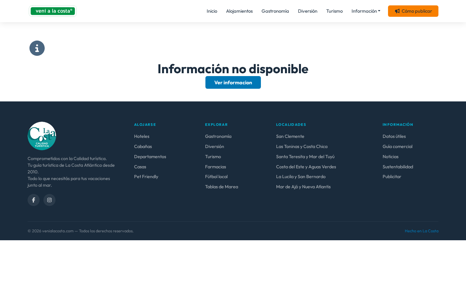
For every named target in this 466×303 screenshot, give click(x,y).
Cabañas (143, 146)
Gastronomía (275, 11)
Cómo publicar (417, 11)
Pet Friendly (146, 176)
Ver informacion (233, 82)
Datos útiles (394, 136)
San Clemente (290, 136)
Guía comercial (397, 146)
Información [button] (364, 11)
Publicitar (392, 176)
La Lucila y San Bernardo (301, 176)
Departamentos (150, 156)
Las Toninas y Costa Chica (301, 146)
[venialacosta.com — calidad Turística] (42, 135)
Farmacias (215, 167)
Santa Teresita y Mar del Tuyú (305, 156)
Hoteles (141, 136)
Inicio (212, 11)
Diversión (307, 11)
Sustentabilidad (398, 167)
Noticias (390, 156)
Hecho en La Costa (421, 230)
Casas (140, 167)
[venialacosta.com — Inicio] (53, 11)
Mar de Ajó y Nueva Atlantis (303, 187)
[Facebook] (34, 200)
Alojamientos (239, 11)
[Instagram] (49, 200)
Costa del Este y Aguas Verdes (306, 167)
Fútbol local (216, 176)
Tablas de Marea (221, 187)
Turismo (334, 11)
